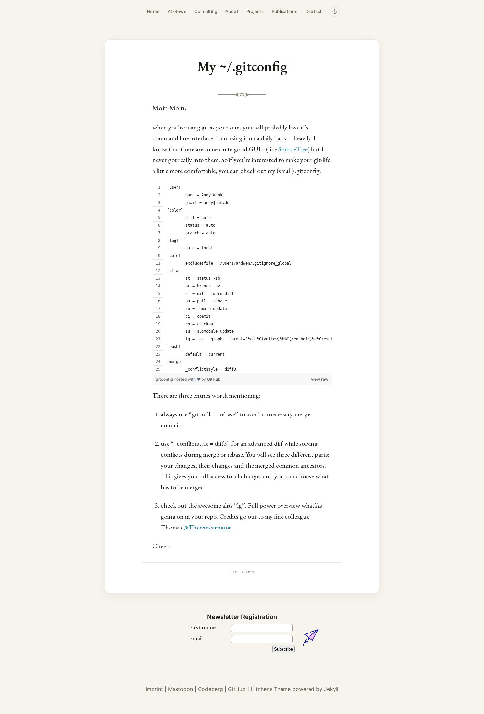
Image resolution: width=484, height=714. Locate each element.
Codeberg (210, 689)
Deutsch (314, 11)
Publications (284, 11)
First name (202, 627)
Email (196, 638)
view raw (319, 379)
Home (153, 11)
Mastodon (180, 689)
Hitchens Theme (271, 689)
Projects (255, 11)
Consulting (206, 11)
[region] (242, 278)
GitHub (214, 379)
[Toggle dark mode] (334, 11)
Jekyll (331, 689)
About (231, 11)
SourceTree (293, 149)
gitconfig (165, 379)
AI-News (177, 11)
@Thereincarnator (207, 527)
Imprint (154, 689)
